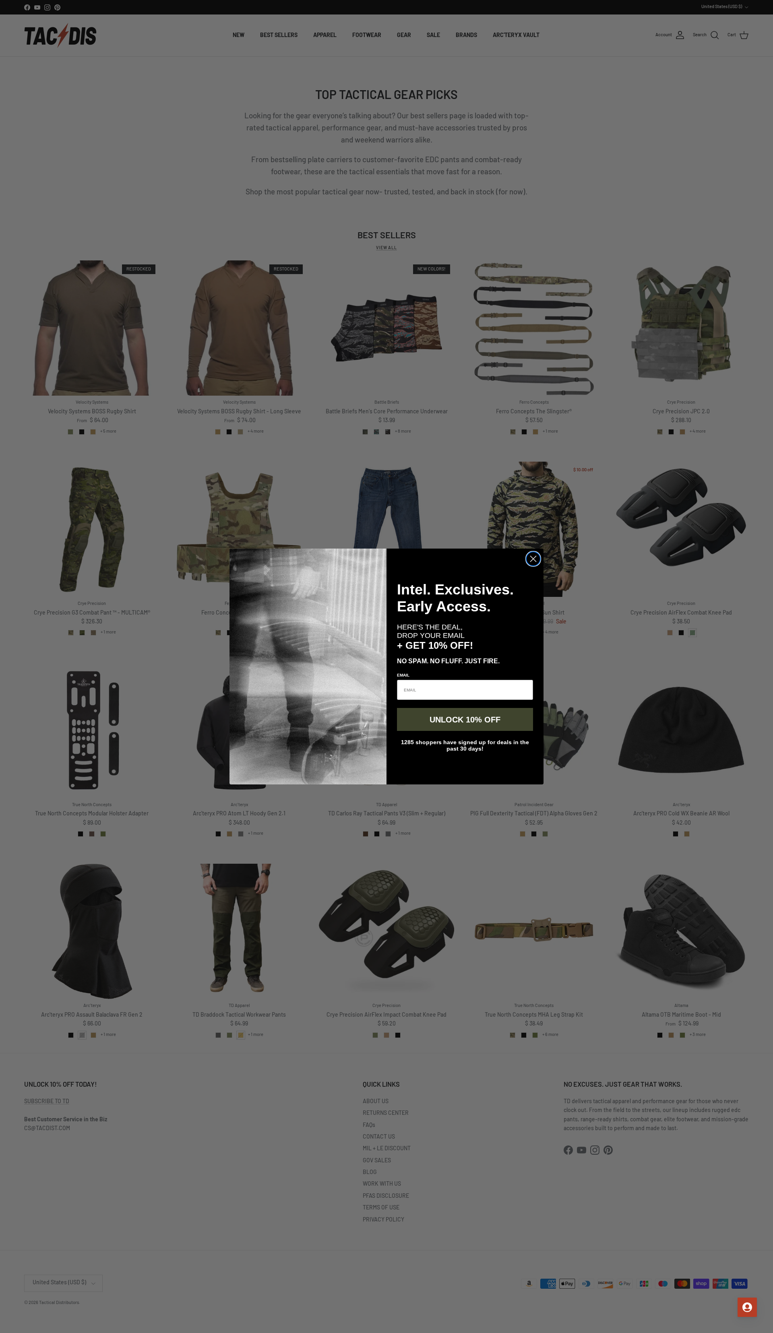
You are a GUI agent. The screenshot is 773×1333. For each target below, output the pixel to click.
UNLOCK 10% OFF (465, 719)
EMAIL (403, 675)
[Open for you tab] (747, 1307)
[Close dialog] (533, 559)
